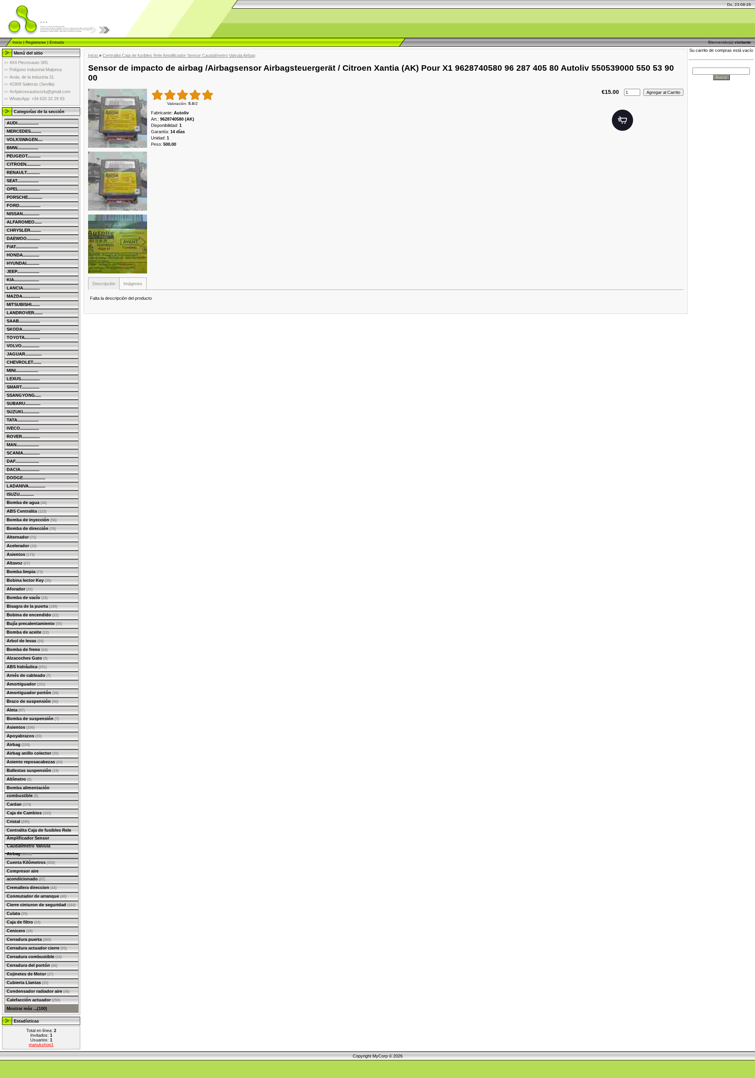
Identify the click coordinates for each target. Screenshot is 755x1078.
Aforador (20, 589)
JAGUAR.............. (24, 354)
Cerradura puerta (29, 939)
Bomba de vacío (27, 597)
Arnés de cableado (29, 675)
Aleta (16, 710)
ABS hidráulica (27, 666)
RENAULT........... (23, 172)
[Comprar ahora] (622, 120)
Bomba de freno (27, 649)
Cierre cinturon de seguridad (41, 904)
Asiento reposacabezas (35, 761)
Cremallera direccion (32, 887)
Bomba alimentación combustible (28, 791)
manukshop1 (41, 1044)
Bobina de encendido (33, 614)
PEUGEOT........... (24, 156)
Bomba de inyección (32, 519)
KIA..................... (23, 279)
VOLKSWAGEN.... (24, 139)
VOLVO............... (23, 345)
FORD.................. (24, 205)
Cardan (19, 804)
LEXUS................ (23, 378)
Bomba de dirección (31, 528)
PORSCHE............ (24, 197)
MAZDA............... (23, 296)
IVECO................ (23, 428)
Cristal (18, 821)
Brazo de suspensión (32, 701)
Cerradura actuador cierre (37, 948)
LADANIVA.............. (26, 486)
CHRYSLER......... (24, 230)
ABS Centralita (26, 511)
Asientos (21, 554)
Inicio (17, 42)
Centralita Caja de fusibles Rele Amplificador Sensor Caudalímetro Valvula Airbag (39, 842)
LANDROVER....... (24, 312)
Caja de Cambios (29, 812)
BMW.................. (22, 147)
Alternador (21, 537)
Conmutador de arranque (36, 896)
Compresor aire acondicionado (26, 875)
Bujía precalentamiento (34, 623)
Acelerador (22, 545)
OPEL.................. (23, 189)
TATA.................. (23, 420)
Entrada (57, 42)
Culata (17, 913)
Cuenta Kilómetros (31, 862)
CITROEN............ (24, 164)
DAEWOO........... (23, 238)
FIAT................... (22, 246)
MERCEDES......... (24, 131)
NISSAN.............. (23, 213)
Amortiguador (26, 684)
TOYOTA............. (23, 337)
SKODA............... (23, 329)
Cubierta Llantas (27, 982)
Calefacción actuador (33, 999)
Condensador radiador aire (38, 991)
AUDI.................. (23, 123)
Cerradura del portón (32, 965)
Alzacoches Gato (27, 658)
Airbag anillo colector (33, 753)
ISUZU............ (20, 494)
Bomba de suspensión (33, 718)
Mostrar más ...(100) (27, 1008)
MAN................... (23, 444)
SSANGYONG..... (24, 395)
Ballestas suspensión (33, 770)
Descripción (103, 283)
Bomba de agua (27, 502)
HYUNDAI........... (23, 263)
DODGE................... (26, 477)
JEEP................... (23, 271)
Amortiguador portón (33, 692)
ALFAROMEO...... (24, 222)
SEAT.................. (23, 180)
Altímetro (19, 779)
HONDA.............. (23, 255)
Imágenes (132, 283)
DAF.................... (23, 461)
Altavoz (18, 563)
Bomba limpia (25, 571)
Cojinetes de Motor (30, 974)
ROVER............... (23, 436)
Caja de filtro (24, 922)
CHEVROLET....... (24, 362)
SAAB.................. (23, 321)
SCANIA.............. (23, 453)
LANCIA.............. (23, 288)
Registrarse (36, 42)
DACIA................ (23, 469)
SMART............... (23, 387)
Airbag (18, 744)
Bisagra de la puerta (32, 606)
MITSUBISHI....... (23, 304)
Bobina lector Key (29, 580)
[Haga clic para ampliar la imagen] (117, 118)
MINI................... (22, 370)
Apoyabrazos (24, 735)
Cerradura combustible (34, 956)
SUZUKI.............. (23, 411)
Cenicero (20, 930)
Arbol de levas (25, 640)
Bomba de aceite (28, 632)
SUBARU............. (24, 403)
